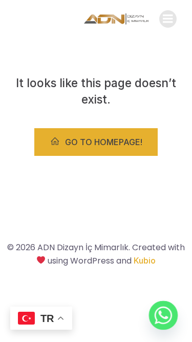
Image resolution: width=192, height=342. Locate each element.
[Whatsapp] (163, 315)
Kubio (145, 260)
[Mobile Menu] (168, 19)
